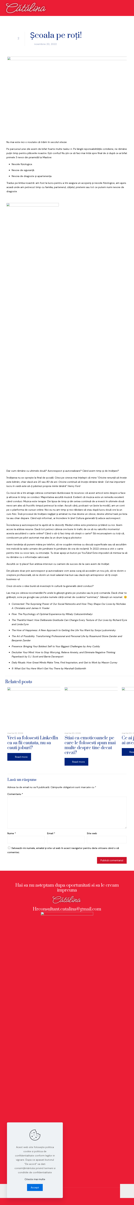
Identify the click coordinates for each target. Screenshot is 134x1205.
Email (51, 833)
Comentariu (15, 794)
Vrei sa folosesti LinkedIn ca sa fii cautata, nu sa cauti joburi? (32, 743)
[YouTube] (90, 1199)
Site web (92, 833)
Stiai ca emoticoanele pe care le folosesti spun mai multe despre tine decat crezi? (90, 745)
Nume (11, 833)
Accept (35, 1187)
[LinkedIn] (104, 1199)
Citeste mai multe (35, 1179)
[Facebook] (77, 1199)
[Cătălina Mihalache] (26, 8)
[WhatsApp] (64, 1199)
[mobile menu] (128, 8)
